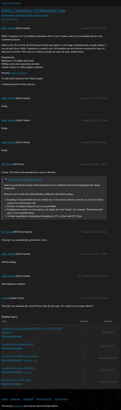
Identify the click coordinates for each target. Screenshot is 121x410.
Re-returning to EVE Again (16, 379)
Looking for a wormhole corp (17, 344)
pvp (16, 19)
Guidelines (28, 399)
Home (4, 399)
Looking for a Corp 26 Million (17, 367)
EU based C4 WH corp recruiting (19, 356)
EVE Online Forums (11, 3)
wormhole (10, 19)
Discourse (18, 406)
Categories (15, 399)
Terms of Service (44, 399)
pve (2, 19)
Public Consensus (18, 73)
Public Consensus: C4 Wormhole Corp (33, 10)
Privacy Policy (61, 399)
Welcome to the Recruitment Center (25, 180)
